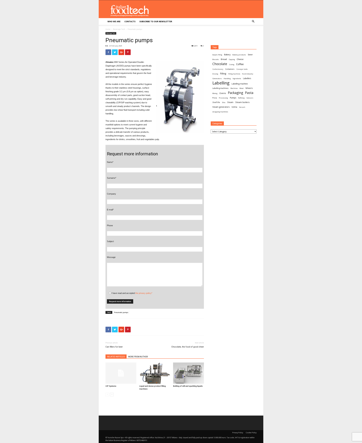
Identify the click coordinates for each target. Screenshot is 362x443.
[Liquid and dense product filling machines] (154, 373)
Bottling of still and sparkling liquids (188, 386)
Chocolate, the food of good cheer (187, 347)
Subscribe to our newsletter (155, 21)
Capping (232, 59)
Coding (231, 65)
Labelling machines (220, 88)
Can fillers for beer (114, 347)
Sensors (249, 98)
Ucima (234, 107)
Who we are (113, 21)
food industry (247, 74)
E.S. (106, 46)
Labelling (221, 82)
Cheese (240, 59)
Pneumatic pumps (121, 312)
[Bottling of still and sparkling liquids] (188, 373)
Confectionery (217, 69)
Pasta (249, 92)
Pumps (233, 97)
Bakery (227, 54)
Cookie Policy (251, 432)
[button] (253, 21)
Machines (234, 88)
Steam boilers (242, 102)
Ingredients (237, 79)
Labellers (247, 78)
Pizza (214, 97)
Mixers (249, 88)
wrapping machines (220, 112)
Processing (223, 98)
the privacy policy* (143, 293)
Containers (229, 69)
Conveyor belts (241, 69)
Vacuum (242, 107)
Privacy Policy (237, 432)
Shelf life (216, 102)
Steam (230, 102)
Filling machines (234, 74)
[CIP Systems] (120, 373)
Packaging (235, 92)
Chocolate (219, 63)
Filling (223, 73)
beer (250, 54)
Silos (223, 102)
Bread (224, 59)
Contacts (129, 21)
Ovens (222, 93)
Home (107, 29)
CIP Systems (110, 386)
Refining (241, 98)
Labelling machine (239, 83)
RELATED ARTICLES (116, 357)
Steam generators (221, 106)
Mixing (214, 93)
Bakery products (239, 55)
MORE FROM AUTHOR (138, 357)
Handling (227, 78)
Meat (242, 88)
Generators (217, 78)
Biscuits (215, 59)
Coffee (240, 64)
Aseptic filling (217, 55)
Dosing (215, 74)
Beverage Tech (119, 29)
